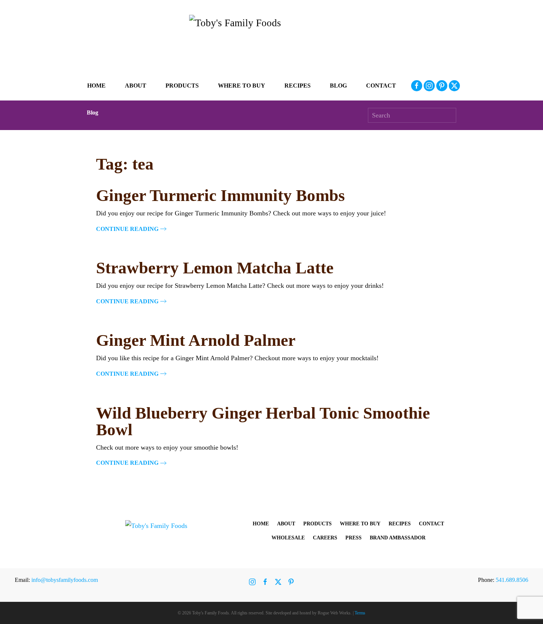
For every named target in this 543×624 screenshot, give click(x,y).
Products (317, 523)
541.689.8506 (512, 580)
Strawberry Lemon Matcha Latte (215, 268)
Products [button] (182, 85)
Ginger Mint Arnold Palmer (196, 340)
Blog (338, 85)
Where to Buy (241, 85)
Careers (325, 538)
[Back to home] (271, 43)
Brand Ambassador (398, 538)
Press (353, 538)
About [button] (135, 85)
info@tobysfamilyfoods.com (64, 580)
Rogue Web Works (334, 613)
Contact (381, 85)
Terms (360, 613)
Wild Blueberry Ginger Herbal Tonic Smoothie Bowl (263, 421)
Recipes (297, 85)
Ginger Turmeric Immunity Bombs (220, 195)
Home (96, 85)
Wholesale (288, 538)
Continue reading (127, 229)
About (286, 523)
